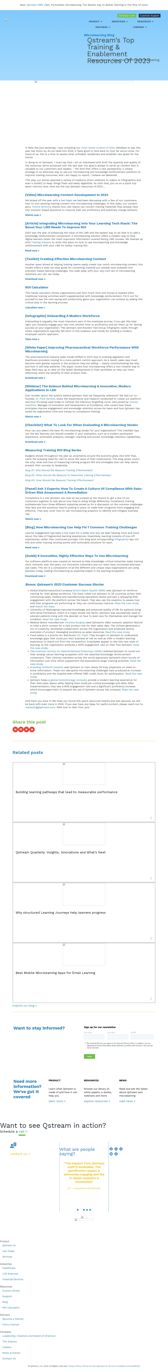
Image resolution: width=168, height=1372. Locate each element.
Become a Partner (13, 1318)
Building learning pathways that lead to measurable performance (66, 792)
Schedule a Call (127, 15)
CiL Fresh (82, 635)
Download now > (35, 278)
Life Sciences (10, 1273)
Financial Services (12, 1279)
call (22, 1131)
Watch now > (33, 214)
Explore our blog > (25, 1005)
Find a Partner (10, 1324)
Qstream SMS (35, 4)
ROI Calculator (11, 1307)
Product (94, 21)
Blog (5, 1301)
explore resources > (97, 1101)
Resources (144, 21)
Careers (6, 1347)
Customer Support (149, 15)
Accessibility (134, 1366)
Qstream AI (9, 1245)
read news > (127, 1101)
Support (7, 1296)
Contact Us (9, 1358)
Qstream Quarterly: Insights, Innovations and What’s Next (61, 852)
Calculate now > (35, 307)
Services (7, 1256)
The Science (9, 1341)
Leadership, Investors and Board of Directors (28, 1335)
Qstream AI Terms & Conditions (112, 1366)
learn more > (57, 1101)
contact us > (20, 1154)
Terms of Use (89, 1366)
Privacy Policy (74, 1366)
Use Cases (8, 1251)
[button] (15, 729)
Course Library (11, 1290)
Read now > (32, 250)
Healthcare (8, 1267)
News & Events (11, 1352)
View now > (32, 339)
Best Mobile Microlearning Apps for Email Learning (55, 973)
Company (138, 27)
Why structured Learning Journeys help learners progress (61, 912)
